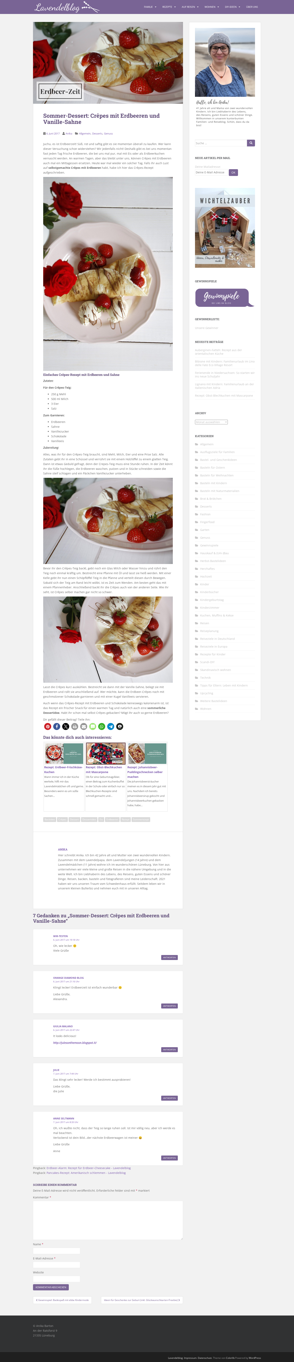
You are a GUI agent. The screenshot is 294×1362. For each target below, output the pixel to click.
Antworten (169, 957)
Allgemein (85, 133)
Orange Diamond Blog (68, 978)
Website (38, 1272)
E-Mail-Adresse (44, 1258)
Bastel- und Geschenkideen (218, 460)
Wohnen (210, 7)
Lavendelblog (175, 1358)
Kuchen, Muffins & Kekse (217, 615)
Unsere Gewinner (206, 328)
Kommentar (42, 1197)
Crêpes (62, 819)
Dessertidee (89, 819)
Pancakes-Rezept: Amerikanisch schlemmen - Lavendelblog (86, 1173)
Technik (205, 678)
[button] (47, 726)
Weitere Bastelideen (213, 701)
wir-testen (60, 936)
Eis (101, 819)
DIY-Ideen (231, 7)
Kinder (204, 584)
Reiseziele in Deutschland (217, 639)
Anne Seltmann (63, 1118)
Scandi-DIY (207, 662)
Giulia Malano (63, 1026)
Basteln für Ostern (212, 467)
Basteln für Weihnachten (217, 475)
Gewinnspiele (209, 545)
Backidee (50, 819)
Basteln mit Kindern (213, 483)
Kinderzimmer (209, 607)
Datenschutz (205, 1358)
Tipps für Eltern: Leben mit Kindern (224, 685)
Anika (69, 133)
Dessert (74, 819)
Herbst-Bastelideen (213, 561)
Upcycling (206, 693)
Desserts (97, 133)
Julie (56, 1070)
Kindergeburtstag (212, 600)
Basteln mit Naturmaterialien (219, 491)
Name (38, 1244)
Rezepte (167, 7)
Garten (204, 530)
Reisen (204, 623)
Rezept (125, 819)
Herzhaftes (207, 569)
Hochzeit (206, 576)
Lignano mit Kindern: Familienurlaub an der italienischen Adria (224, 386)
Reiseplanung (209, 631)
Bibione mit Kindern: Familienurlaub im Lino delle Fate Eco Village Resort (225, 363)
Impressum (190, 1358)
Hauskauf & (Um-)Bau (214, 553)
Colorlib (230, 1358)
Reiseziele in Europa (213, 646)
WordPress (255, 1358)
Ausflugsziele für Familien (217, 452)
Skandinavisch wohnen (215, 670)
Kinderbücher (209, 592)
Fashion (205, 514)
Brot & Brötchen (211, 499)
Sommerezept (141, 819)
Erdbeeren (112, 819)
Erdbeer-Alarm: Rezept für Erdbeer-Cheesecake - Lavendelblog (89, 1168)
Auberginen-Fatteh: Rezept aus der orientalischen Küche (218, 352)
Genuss (108, 133)
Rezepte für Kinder (213, 654)
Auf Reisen (188, 7)
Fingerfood (207, 522)
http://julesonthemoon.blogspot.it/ (75, 1043)
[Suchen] (251, 143)
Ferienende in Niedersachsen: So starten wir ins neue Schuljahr (225, 374)
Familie (148, 7)
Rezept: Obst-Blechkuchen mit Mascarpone (224, 395)
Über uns (252, 7)
